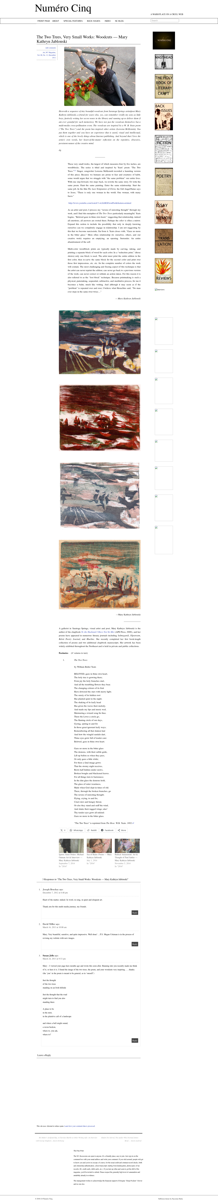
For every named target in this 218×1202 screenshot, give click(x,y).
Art (44, 52)
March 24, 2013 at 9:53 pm (54, 958)
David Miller (49, 924)
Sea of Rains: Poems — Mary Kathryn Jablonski (99, 856)
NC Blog (119, 21)
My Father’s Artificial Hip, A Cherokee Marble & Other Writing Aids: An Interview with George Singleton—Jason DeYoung (66, 1139)
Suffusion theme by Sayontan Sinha (170, 1199)
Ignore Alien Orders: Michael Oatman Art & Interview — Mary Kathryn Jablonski (71, 857)
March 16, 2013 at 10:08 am (55, 927)
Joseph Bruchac (51, 889)
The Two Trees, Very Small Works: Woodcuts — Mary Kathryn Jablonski (82, 39)
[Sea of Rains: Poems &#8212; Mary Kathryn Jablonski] (99, 846)
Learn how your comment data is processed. (79, 1126)
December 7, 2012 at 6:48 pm (55, 892)
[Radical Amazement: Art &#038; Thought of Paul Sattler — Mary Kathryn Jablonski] (127, 846)
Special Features (73, 21)
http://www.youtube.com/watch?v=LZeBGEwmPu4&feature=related (100, 202)
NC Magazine (50, 52)
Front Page (44, 21)
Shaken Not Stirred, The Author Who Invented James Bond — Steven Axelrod (121, 1139)
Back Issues (93, 21)
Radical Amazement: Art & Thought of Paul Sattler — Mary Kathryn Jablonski (126, 857)
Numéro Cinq (63, 7)
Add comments (50, 48)
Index (108, 21)
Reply (134, 912)
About (55, 21)
